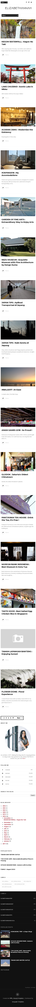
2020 (4, 812)
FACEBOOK (19, 769)
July (5, 828)
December (7, 818)
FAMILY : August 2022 (8, 869)
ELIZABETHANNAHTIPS (6, 915)
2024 (4, 806)
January (6, 841)
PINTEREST (19, 773)
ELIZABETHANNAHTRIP (6, 898)
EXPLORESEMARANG (7, 884)
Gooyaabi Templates (18, 1002)
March (6, 837)
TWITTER (19, 784)
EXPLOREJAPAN (27, 881)
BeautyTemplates (19, 998)
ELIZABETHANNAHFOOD (7, 909)
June (5, 831)
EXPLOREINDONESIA (16, 881)
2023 (4, 808)
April (5, 835)
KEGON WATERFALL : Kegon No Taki (15, 820)
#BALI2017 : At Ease (11, 390)
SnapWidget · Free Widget (30, 987)
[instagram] (17, 994)
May (5, 833)
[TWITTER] (28, 2)
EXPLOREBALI (5, 881)
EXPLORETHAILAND (6, 887)
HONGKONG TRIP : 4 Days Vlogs (21, 931)
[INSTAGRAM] (26, 2)
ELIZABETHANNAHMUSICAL (8, 920)
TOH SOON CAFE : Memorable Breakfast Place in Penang (21, 951)
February (7, 839)
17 (13, 718)
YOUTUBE (19, 780)
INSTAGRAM (19, 776)
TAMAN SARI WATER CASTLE (10, 854)
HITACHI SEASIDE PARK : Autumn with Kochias (16, 865)
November (7, 822)
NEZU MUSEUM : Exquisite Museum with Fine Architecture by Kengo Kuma (17, 262)
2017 (4, 844)
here (24, 758)
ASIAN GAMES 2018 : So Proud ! (17, 430)
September (7, 824)
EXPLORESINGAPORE (19, 884)
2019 (4, 814)
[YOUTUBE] (31, 2)
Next (18, 718)
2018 (4, 816)
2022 (4, 810)
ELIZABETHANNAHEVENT (7, 904)
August (6, 826)
